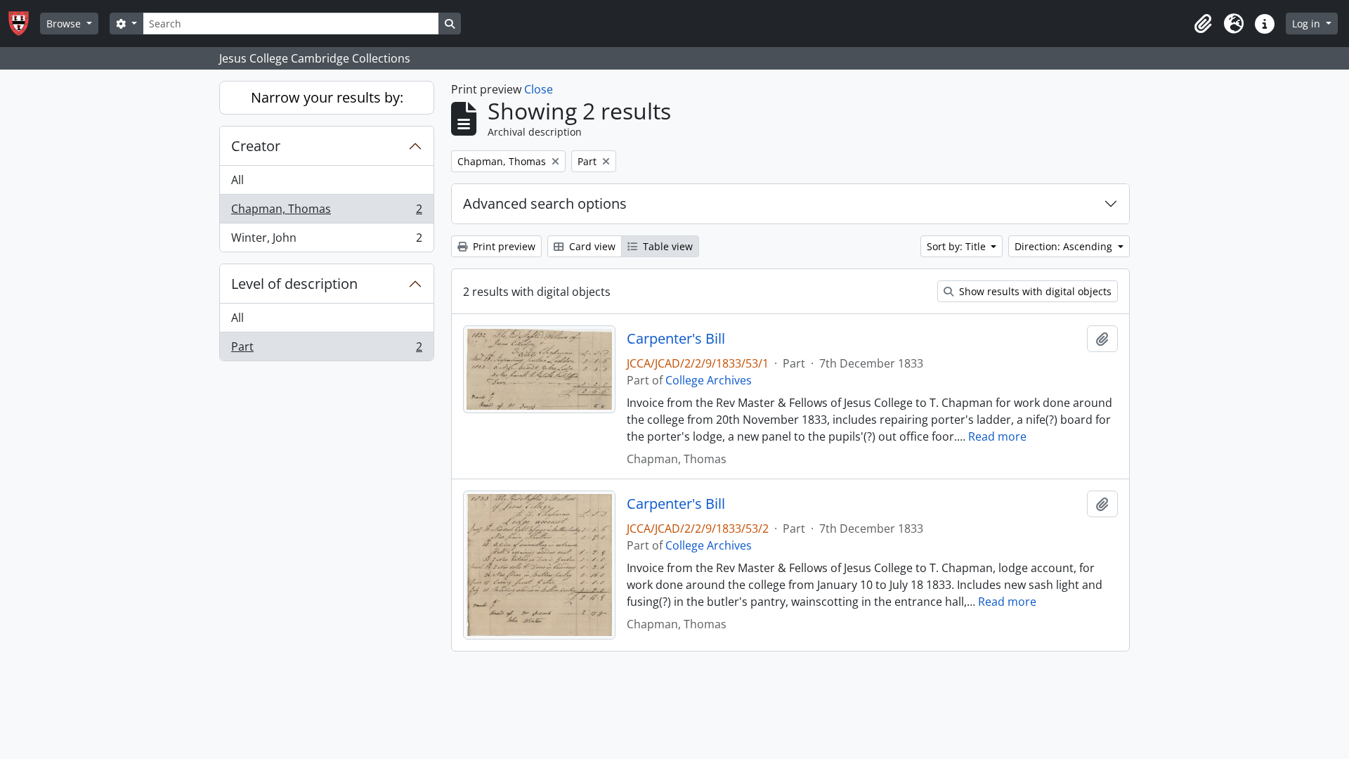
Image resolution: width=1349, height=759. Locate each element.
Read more (997, 436)
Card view (590, 246)
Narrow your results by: (327, 97)
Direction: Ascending (1065, 246)
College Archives (708, 380)
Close (538, 89)
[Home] (24, 23)
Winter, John (326, 241)
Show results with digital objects (1034, 291)
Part (326, 350)
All (237, 180)
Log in (1307, 23)
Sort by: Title (958, 246)
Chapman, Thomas (326, 212)
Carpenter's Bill (676, 338)
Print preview (502, 246)
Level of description (294, 283)
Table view (666, 246)
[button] (1202, 23)
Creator (255, 145)
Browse (65, 23)
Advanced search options (545, 203)
